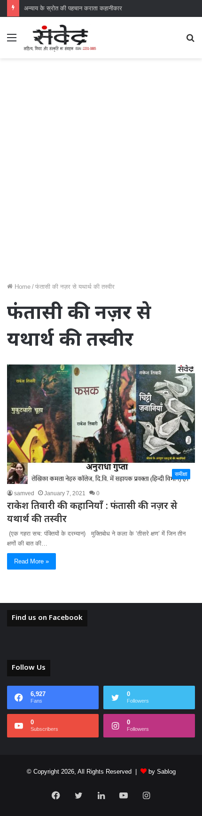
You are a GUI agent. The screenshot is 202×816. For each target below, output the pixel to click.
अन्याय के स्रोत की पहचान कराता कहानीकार (73, 8)
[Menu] (11, 41)
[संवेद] (60, 38)
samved (24, 493)
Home (22, 286)
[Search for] (190, 41)
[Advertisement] (101, 173)
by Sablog (162, 771)
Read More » (31, 561)
